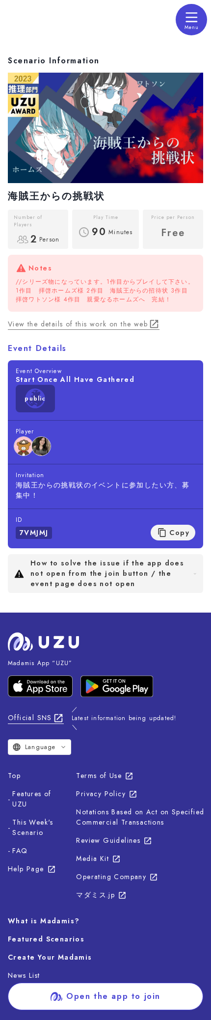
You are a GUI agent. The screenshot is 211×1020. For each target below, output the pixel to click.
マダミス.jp (95, 895)
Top (14, 775)
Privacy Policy (101, 794)
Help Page (26, 869)
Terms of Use (99, 775)
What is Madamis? (43, 921)
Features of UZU (31, 799)
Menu (192, 27)
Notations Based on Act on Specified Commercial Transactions (140, 817)
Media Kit (92, 858)
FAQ (19, 851)
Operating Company (111, 877)
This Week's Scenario (32, 827)
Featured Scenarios (46, 939)
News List (24, 975)
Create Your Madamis (50, 957)
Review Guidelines (108, 840)
